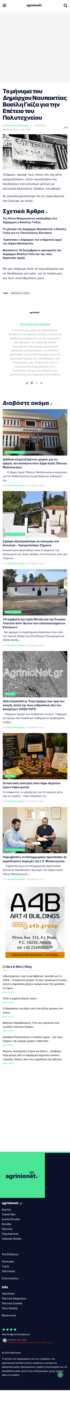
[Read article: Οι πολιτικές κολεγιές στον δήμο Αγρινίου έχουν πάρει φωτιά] (35, 756)
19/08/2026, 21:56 (36, 645)
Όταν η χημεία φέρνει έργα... (20, 998)
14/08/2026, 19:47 (36, 801)
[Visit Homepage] (35, 5)
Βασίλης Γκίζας (20, 293)
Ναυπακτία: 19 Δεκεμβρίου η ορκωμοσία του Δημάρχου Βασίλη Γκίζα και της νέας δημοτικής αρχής (32, 254)
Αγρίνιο (10, 694)
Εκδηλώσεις (13, 612)
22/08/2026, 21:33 (36, 563)
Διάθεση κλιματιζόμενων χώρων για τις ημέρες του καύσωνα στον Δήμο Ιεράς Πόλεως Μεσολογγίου (35, 463)
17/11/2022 (40, 125)
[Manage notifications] (60, 1375)
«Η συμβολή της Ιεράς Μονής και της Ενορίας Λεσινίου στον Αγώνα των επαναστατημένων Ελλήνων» (34, 623)
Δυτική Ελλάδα (15, 452)
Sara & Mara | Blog (19, 966)
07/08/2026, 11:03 (36, 879)
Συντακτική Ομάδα (17, 125)
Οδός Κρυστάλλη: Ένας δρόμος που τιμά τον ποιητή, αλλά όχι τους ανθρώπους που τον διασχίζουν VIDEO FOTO (33, 705)
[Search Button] (65, 5)
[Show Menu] (4, 5)
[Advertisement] (35, 48)
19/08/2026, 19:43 (36, 727)
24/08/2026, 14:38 (36, 485)
